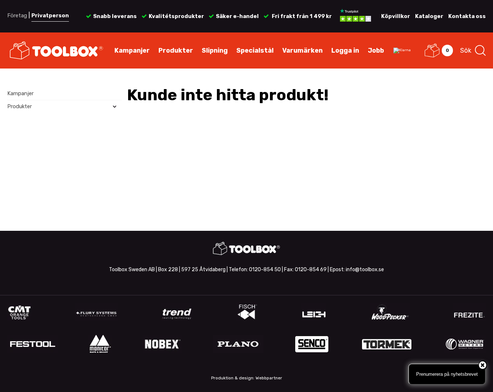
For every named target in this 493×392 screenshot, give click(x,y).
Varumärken (302, 50)
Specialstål (255, 50)
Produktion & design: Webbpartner (246, 377)
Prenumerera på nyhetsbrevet (447, 374)
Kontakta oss (467, 16)
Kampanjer (132, 50)
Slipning (215, 50)
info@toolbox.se (365, 270)
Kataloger (429, 16)
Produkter (175, 50)
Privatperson (50, 15)
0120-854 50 (265, 270)
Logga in (345, 50)
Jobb (376, 50)
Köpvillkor (395, 16)
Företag (17, 15)
